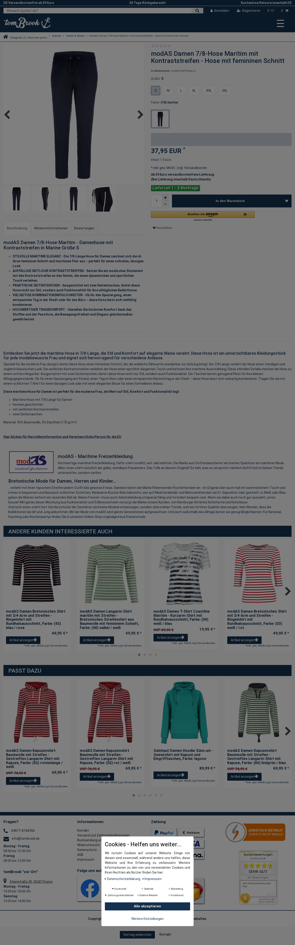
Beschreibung (17, 228)
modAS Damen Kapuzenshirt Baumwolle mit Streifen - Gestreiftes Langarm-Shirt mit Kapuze (34, 759)
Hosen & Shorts (75, 35)
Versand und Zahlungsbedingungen (103, 835)
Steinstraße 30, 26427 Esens (31, 881)
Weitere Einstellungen (147, 919)
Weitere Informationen (51, 228)
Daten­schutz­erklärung (124, 879)
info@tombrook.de (26, 838)
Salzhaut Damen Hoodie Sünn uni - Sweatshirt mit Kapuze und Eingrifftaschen (183, 755)
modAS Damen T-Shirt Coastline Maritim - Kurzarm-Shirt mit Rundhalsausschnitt (181, 617)
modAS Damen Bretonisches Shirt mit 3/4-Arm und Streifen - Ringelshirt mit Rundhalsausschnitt (35, 619)
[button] (203, 216)
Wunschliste (164, 228)
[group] (184, 573)
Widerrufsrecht (88, 845)
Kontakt (83, 830)
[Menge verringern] (165, 204)
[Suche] (197, 10)
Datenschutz (87, 850)
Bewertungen (84, 228)
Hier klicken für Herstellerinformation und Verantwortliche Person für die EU (62, 437)
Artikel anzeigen (21, 640)
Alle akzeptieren (147, 906)
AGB (80, 854)
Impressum (85, 859)
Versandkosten (195, 168)
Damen (56, 35)
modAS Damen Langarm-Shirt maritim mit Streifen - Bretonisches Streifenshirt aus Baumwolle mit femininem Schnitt (109, 619)
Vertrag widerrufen (137, 934)
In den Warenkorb (230, 201)
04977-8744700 (23, 831)
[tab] (17, 228)
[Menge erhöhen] (165, 198)
